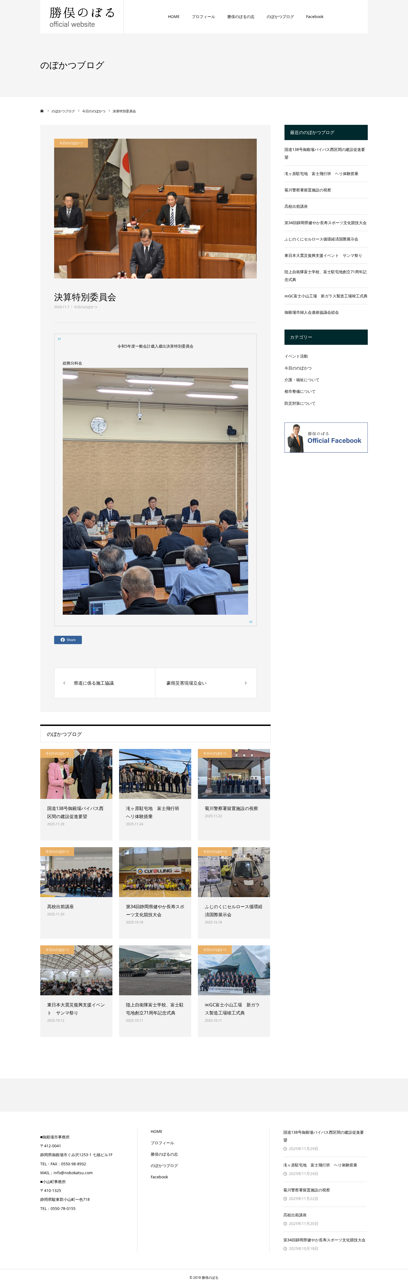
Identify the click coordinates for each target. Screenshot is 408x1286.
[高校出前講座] (76, 872)
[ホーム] (42, 110)
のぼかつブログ (280, 16)
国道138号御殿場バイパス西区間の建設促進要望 (75, 812)
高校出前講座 (60, 906)
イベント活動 (296, 356)
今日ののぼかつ (85, 307)
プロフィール (203, 16)
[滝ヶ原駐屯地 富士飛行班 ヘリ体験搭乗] (155, 774)
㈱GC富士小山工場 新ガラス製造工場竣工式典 (232, 1009)
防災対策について (300, 403)
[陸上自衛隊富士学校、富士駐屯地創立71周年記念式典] (155, 970)
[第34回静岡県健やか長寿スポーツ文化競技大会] (155, 872)
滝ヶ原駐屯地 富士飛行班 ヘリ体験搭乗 (155, 812)
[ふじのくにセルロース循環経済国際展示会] (234, 872)
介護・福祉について (301, 379)
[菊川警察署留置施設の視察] (234, 774)
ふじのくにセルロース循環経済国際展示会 (234, 910)
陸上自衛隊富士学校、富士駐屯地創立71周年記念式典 (155, 1009)
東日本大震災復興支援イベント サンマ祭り (76, 1009)
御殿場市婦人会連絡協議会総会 (311, 312)
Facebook (314, 16)
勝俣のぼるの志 (241, 16)
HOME (174, 16)
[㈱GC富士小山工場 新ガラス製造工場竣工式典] (234, 970)
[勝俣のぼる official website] (82, 16)
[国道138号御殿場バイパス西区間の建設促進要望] (76, 774)
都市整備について (300, 391)
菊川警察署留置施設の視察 (231, 808)
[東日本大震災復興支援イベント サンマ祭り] (76, 970)
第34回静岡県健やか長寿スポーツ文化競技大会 (155, 910)
